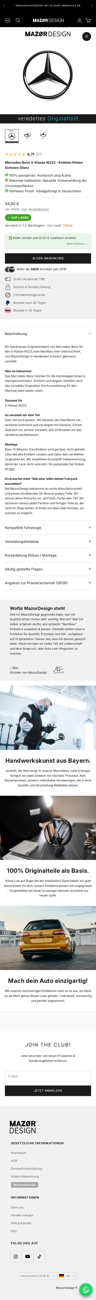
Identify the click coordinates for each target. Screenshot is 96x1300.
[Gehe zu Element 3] (43, 134)
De (68, 1275)
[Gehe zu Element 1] (12, 136)
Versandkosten (38, 209)
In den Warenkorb (48, 258)
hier (11, 469)
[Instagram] (16, 1256)
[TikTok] (39, 1256)
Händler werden (22, 1215)
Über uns (17, 1207)
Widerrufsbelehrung (25, 1176)
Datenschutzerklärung (26, 1168)
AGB (14, 1161)
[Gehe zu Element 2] (27, 134)
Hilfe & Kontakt (21, 1223)
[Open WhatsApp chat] (86, 1290)
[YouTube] (27, 1256)
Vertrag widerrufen (24, 1185)
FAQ (13, 1231)
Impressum (18, 1153)
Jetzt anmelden (48, 1090)
